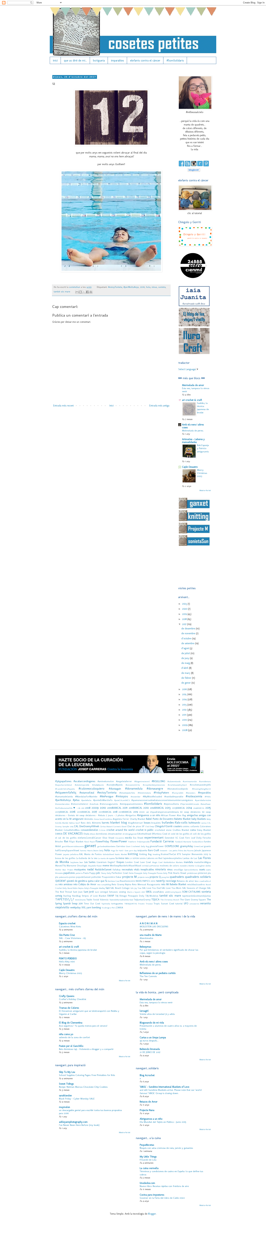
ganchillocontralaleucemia (73, 846)
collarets (194, 826)
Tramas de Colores (69, 1007)
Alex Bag (181, 815)
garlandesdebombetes (106, 846)
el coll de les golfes (200, 833)
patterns (79, 873)
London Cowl (132, 862)
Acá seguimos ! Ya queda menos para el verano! (83, 1025)
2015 (184, 694)
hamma (83, 850)
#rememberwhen (62, 804)
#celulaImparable (82, 785)
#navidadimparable (173, 796)
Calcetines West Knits (70, 926)
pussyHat (165, 877)
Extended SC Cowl (174, 837)
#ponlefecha (86, 800)
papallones (69, 873)
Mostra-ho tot (205, 490)
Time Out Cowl (92, 903)
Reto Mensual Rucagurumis (146, 884)
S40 (108, 888)
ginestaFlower (157, 846)
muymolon (64, 1107)
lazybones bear (76, 862)
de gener (186, 682)
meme (106, 865)
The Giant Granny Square (193, 899)
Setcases (113, 891)
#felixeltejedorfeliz (127, 793)
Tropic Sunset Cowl (164, 903)
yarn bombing (93, 907)
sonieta (162, 287)
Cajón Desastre (190, 466)
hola (148, 287)
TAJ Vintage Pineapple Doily (129, 895)
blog (124, 822)
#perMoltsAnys (131, 287)
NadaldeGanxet (103, 869)
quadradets (177, 876)
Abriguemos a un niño (148, 815)
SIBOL (149, 891)
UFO (186, 903)
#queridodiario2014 (203, 800)
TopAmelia (105, 903)
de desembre (188, 628)
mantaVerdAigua (202, 862)
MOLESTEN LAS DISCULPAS (154, 926)
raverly (160, 880)
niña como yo (66, 1034)
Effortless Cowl (159, 833)
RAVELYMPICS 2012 (145, 881)
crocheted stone (163, 830)
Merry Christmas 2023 (202, 473)
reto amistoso (65, 884)
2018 (184, 619)
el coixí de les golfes (178, 833)
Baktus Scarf (74, 823)
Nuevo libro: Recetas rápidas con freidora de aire (164, 1186)
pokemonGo (64, 877)
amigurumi (77, 818)
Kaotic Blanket (121, 854)
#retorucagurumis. (109, 804)
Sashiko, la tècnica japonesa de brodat (203, 408)
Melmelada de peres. (193, 430)
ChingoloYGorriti (163, 826)
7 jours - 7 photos (115, 815)
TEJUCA (155, 899)
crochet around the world (120, 829)
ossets (202, 869)
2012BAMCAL (157, 807)
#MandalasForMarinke (86, 796)
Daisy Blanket (204, 830)
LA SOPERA (134, 858)
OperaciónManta (191, 869)
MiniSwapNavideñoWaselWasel (125, 865)
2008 (185, 730)
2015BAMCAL (61, 812)
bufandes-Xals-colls (174, 822)
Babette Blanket (182, 818)
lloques (120, 862)
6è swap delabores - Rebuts (90, 815)
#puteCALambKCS (122, 800)
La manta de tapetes (106, 858)
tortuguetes (117, 903)
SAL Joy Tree (136, 888)
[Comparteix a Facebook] (87, 292)
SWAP (110, 895)
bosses (147, 822)
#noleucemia (194, 796)
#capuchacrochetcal (63, 785)
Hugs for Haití (117, 850)
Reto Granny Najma (121, 884)
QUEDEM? (60, 880)
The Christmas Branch (169, 899)
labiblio (143, 858)
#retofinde (94, 804)
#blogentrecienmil (142, 781)
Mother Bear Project (64, 869)
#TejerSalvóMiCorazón (189, 804)
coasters (177, 826)
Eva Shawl (138, 837)
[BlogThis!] (80, 292)
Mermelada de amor (193, 385)
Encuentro (119, 838)
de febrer (186, 677)
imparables (117, 60)
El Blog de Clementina (70, 1022)
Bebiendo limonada (150, 1049)
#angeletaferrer (124, 781)
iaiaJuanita (142, 850)
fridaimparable (143, 841)
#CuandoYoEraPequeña (65, 789)
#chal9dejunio (98, 785)
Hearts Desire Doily (95, 850)
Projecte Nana (147, 1110)
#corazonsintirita (133, 785)
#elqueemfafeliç (65, 792)
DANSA (58, 833)
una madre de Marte (151, 935)
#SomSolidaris (175, 60)
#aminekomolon (106, 781)
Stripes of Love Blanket (94, 895)
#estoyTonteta (115, 287)
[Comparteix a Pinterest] (91, 292)
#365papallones (63, 781)
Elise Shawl (108, 837)
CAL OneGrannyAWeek (86, 826)
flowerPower (118, 841)
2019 (184, 614)
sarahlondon (65, 1095)
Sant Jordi (89, 891)
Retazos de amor (185, 881)
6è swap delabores (190, 812)
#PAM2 (208, 796)
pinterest (202, 873)
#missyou (122, 796)
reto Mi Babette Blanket (173, 884)
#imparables (204, 792)
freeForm (132, 841)
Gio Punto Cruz (67, 935)
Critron (102, 830)
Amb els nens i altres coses (193, 426)
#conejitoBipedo (115, 784)
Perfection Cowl (120, 873)
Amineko (88, 819)
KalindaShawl (108, 854)
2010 (185, 719)
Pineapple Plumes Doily (158, 873)
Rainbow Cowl (114, 881)
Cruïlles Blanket (181, 830)
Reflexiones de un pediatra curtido (158, 973)
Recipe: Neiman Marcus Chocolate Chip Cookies (83, 1086)
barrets (105, 822)
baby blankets (198, 818)
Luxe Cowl (145, 862)
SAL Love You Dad (151, 888)
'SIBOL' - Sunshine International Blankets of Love (164, 1086)
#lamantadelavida (64, 796)
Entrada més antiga (159, 405)
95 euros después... (149, 1040)
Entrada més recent (63, 405)
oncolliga (178, 869)
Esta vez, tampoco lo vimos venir (156, 1002)
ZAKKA (119, 907)
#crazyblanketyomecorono (154, 785)
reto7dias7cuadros (196, 884)
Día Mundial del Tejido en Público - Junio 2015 (163, 1121)
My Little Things (148, 1156)
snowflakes (158, 891)
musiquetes (80, 869)
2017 (184, 624)
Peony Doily (106, 873)
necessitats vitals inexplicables (138, 869)
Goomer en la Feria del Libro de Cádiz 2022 (162, 1197)
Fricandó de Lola (148, 1159)
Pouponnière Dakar (111, 877)
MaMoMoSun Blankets (173, 862)
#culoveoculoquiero (91, 788)
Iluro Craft (153, 850)
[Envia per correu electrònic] (77, 292)
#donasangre (155, 788)
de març (186, 673)
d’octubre (186, 638)
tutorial (179, 903)
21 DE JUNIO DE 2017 (150, 1052)
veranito (205, 903)
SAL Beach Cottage (120, 888)
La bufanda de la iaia (86, 858)
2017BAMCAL (105, 812)
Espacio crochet (67, 923)
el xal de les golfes (66, 837)
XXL (83, 907)
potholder (96, 877)
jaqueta (66, 854)
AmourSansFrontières (103, 819)
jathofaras (74, 854)
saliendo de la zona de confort (74, 1037)
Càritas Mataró (106, 826)
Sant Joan (78, 891)
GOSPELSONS (172, 846)
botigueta (99, 60)
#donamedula (133, 788)
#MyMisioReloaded (152, 796)
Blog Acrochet (147, 1075)
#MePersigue (106, 796)
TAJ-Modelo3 (151, 895)
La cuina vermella (149, 1168)
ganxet (90, 845)
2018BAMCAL (125, 812)
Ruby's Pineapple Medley (94, 888)
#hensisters (190, 793)
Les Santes (89, 862)
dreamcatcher (115, 833)
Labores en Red (154, 858)
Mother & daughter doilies (199, 865)
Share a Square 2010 (136, 892)
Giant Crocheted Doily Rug (137, 846)
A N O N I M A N (148, 923)
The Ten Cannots (148, 976)
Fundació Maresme (183, 841)
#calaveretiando (174, 781)
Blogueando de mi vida (152, 1022)
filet (66, 841)
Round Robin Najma (75, 888)
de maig (186, 663)
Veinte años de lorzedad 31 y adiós (157, 1013)
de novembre (188, 633)
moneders (184, 865)
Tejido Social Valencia (97, 899)
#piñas (76, 800)
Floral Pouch (89, 841)
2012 (184, 709)
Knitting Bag (145, 854)
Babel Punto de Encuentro (159, 818)
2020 (185, 608)
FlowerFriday (102, 841)
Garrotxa (120, 846)
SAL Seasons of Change (194, 888)
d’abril (185, 667)
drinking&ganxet (130, 834)
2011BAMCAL (135, 807)
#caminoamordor (190, 781)
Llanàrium (102, 862)
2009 (185, 725)
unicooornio (194, 903)
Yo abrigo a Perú (109, 907)
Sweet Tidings (66, 1083)
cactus (203, 823)
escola (128, 837)
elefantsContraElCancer (89, 837)
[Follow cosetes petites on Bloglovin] (194, 170)
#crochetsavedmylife (200, 784)
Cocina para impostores (152, 1194)
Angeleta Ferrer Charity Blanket (129, 819)
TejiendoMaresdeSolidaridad (121, 899)
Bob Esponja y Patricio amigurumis (203, 448)
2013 (184, 704)
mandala (188, 862)
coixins (186, 826)
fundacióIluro (197, 841)
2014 (184, 699)
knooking (156, 854)
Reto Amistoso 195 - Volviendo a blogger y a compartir (86, 1049)
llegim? (111, 862)
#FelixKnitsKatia (144, 793)
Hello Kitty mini (67, 961)
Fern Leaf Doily (193, 837)
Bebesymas (145, 946)
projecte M (129, 876)
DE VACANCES (73, 833)
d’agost (185, 648)
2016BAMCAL (83, 812)
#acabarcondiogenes (84, 781)
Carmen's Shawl (120, 826)
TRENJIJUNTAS (130, 903)
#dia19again (115, 788)
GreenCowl (198, 846)
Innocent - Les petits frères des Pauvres (177, 850)
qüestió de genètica (77, 880)
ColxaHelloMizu (72, 830)
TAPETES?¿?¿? (64, 899)
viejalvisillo (62, 907)
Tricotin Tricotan (145, 903)
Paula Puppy (89, 873)
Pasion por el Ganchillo (71, 1046)
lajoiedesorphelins (172, 858)
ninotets (160, 869)
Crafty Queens (66, 996)
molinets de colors (169, 865)
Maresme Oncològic (77, 865)
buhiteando (194, 822)
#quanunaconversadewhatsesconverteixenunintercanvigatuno (162, 800)
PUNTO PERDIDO (68, 958)
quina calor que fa (97, 880)
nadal (90, 869)
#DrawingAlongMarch (201, 789)
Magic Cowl (157, 862)
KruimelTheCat (168, 854)
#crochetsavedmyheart (177, 785)
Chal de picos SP (136, 826)
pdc (98, 873)
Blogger (152, 1213)
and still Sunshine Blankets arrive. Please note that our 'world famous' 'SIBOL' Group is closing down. (171, 1091)
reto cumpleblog (104, 884)
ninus (154, 287)
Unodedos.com (147, 1183)
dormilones (101, 833)
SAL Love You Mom (171, 888)
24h (147, 812)
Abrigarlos (130, 815)
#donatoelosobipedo (177, 788)
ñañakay (117, 869)
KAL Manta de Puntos (90, 854)
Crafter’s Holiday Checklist (72, 999)
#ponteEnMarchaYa (102, 800)
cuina (193, 829)
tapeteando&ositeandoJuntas (196, 895)
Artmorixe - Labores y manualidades (193, 441)
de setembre (188, 643)
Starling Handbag (72, 895)
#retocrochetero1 (79, 804)
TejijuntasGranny (142, 899)
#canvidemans (205, 781)
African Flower (168, 815)
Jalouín (197, 850)
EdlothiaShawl (144, 833)
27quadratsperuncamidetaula (164, 812)
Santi (97, 892)
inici (55, 60)
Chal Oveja (149, 826)
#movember (136, 796)
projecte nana (143, 877)
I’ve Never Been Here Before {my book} (79, 1124)
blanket (115, 822)
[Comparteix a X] (84, 292)
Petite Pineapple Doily (138, 873)
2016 (142, 287)
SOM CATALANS (191, 891)
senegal (104, 891)
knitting (133, 854)
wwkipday (75, 907)
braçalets (156, 822)
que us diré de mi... (75, 60)
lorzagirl (144, 1010)
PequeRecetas (147, 1144)
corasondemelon (89, 829)
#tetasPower (205, 804)
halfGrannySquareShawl (67, 850)
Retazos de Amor (148, 1101)
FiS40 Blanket (76, 841)
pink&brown (192, 873)
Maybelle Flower (95, 865)
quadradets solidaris (198, 876)
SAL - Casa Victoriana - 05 (72, 938)
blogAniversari (135, 822)
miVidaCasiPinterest (150, 865)
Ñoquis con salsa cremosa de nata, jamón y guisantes (166, 1147)
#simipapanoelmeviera (131, 804)
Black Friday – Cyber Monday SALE (77, 1098)
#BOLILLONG (158, 781)
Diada (86, 833)
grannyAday (186, 846)
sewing (122, 891)
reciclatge (171, 880)
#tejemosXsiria (171, 804)
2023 (185, 603)
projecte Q (155, 876)
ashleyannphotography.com (73, 1121)
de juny (185, 658)
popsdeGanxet (83, 877)
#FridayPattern (161, 792)
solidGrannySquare (173, 892)
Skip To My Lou (67, 1072)
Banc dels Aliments (91, 822)
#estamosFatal (86, 792)
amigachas (192, 815)
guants (207, 846)
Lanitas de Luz (190, 858)
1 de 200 (80, 808)
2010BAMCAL (114, 807)
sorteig (58, 895)
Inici (111, 405)
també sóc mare (62, 291)
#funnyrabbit (177, 793)
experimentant (154, 837)
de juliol (186, 653)
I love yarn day (130, 850)
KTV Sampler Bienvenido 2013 (192, 854)
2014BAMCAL (198, 808)
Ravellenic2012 (127, 881)
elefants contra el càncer (145, 60)
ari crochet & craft (192, 400)
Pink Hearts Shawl (177, 873)
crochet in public (145, 829)
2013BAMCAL (178, 808)
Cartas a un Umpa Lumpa (153, 1037)
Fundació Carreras (162, 841)
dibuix (92, 834)
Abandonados (146, 938)
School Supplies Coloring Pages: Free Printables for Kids (87, 1075)
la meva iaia (122, 858)
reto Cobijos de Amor (84, 884)
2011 (184, 714)
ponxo (72, 877)
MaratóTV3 (60, 865)
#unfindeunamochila (63, 808)
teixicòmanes (80, 899)
